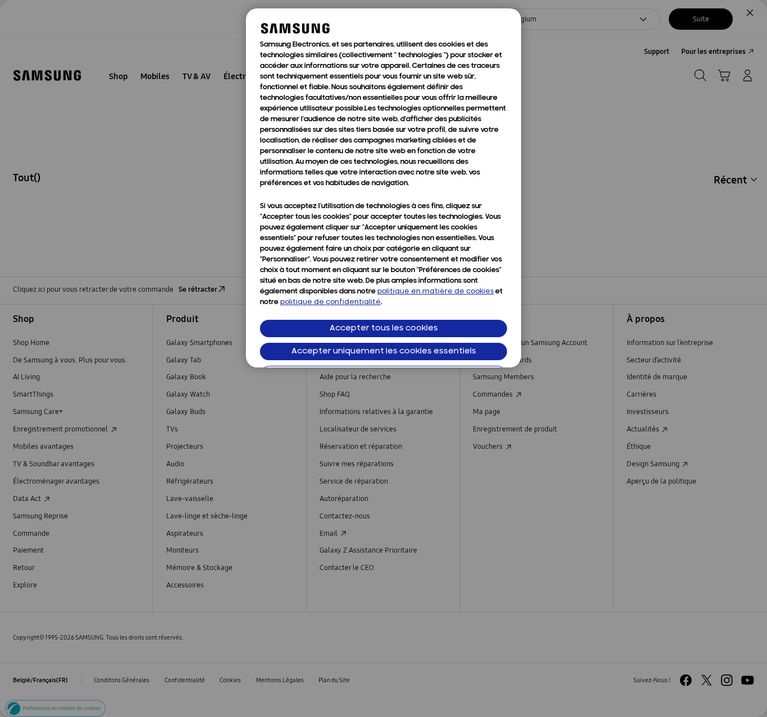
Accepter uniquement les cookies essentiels (383, 351)
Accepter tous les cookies (384, 328)
